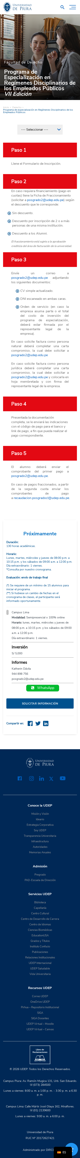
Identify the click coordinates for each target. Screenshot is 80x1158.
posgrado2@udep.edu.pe (45, 200)
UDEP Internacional (40, 963)
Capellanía (40, 908)
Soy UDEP (40, 830)
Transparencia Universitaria (40, 836)
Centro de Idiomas (40, 924)
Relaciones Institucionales (40, 957)
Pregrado (40, 875)
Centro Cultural (40, 913)
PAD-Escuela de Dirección (40, 880)
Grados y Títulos (40, 941)
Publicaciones (40, 952)
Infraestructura (40, 841)
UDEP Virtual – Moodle (40, 1024)
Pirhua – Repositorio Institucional (40, 1007)
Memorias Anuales (40, 852)
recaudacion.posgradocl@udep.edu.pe (41, 498)
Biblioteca (40, 902)
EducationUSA (40, 935)
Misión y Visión (40, 814)
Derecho (17, 107)
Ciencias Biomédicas (40, 930)
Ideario (40, 819)
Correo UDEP (40, 996)
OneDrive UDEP (40, 1002)
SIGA (40, 1013)
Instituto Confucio (40, 946)
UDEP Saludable (40, 968)
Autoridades (40, 847)
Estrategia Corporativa (40, 825)
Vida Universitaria (40, 974)
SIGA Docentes (40, 1018)
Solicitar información (40, 704)
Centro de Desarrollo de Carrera (40, 919)
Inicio (6, 107)
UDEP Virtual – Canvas (40, 1029)
